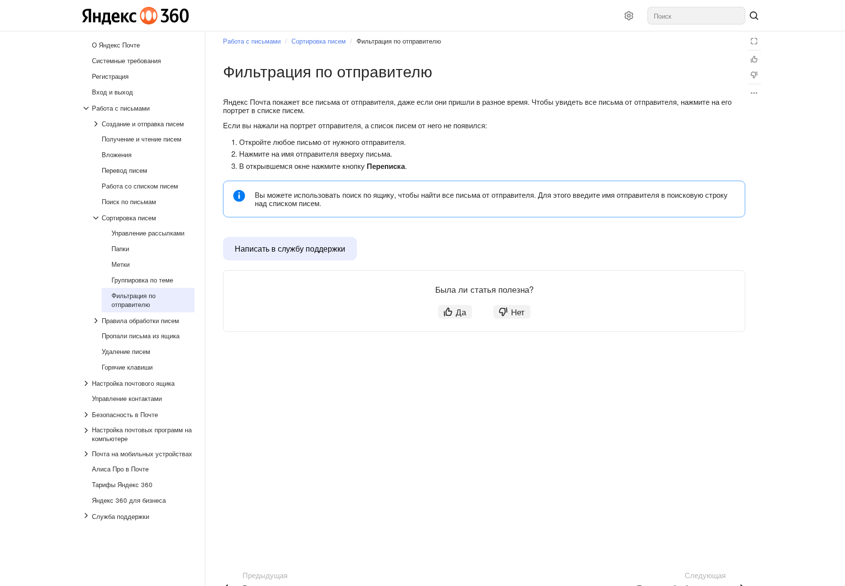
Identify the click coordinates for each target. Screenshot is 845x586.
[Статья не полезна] (754, 75)
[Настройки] (629, 15)
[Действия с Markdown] (754, 93)
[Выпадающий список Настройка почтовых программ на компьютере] (87, 434)
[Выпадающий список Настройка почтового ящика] (87, 383)
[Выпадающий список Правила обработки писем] (97, 321)
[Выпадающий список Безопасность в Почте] (87, 415)
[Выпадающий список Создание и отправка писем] (97, 124)
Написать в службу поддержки (290, 248)
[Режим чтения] (754, 41)
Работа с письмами (252, 41)
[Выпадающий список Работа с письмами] (87, 108)
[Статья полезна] (754, 59)
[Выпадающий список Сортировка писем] (97, 218)
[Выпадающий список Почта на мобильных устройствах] (87, 454)
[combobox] (696, 15)
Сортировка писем (318, 41)
